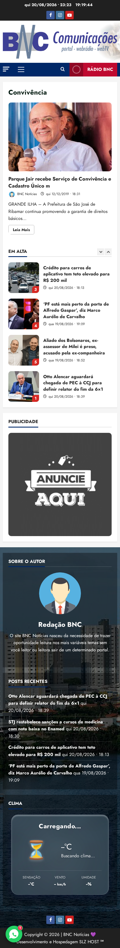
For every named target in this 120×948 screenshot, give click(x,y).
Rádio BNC (100, 69)
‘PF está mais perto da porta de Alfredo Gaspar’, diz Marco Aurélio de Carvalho (23, 314)
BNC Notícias (26, 193)
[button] (6, 69)
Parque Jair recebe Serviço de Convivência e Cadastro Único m (60, 136)
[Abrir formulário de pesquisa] (63, 69)
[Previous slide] (100, 251)
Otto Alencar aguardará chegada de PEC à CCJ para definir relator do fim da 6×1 (23, 386)
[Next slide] (108, 251)
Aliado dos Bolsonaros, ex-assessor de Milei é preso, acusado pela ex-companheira (23, 350)
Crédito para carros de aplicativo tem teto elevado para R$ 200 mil (23, 277)
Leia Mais (23, 230)
